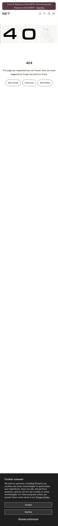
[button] (40, 13)
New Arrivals (13, 82)
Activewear (29, 82)
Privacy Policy (43, 497)
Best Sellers (45, 82)
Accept (28, 504)
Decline (28, 512)
